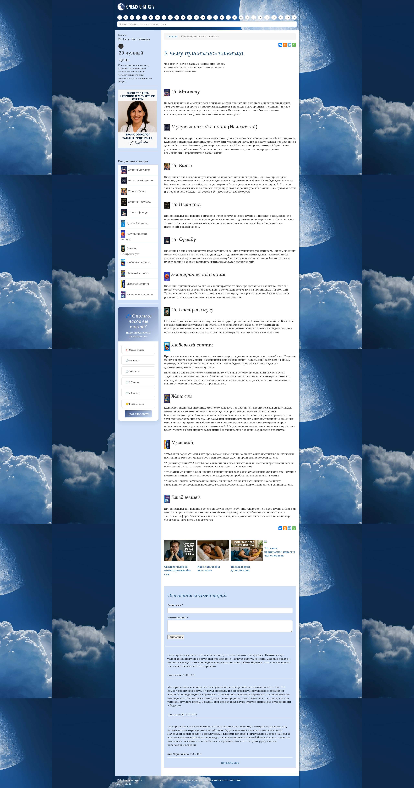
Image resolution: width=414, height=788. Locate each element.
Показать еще (230, 762)
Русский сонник (137, 223)
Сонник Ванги (137, 191)
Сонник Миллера (139, 169)
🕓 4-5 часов (132, 360)
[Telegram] (289, 45)
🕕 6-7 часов (132, 382)
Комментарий (177, 617)
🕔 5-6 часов (132, 371)
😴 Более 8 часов (135, 404)
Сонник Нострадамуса (130, 250)
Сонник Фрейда (138, 212)
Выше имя (175, 605)
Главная (172, 36)
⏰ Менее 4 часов (135, 350)
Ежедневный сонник (140, 294)
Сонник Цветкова (139, 201)
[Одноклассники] (285, 45)
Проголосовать (138, 414)
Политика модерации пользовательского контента (207, 780)
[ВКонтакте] (280, 45)
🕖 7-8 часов (132, 393)
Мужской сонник (137, 283)
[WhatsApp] (294, 45)
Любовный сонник (139, 262)
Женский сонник (137, 273)
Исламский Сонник (140, 180)
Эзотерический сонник (134, 236)
